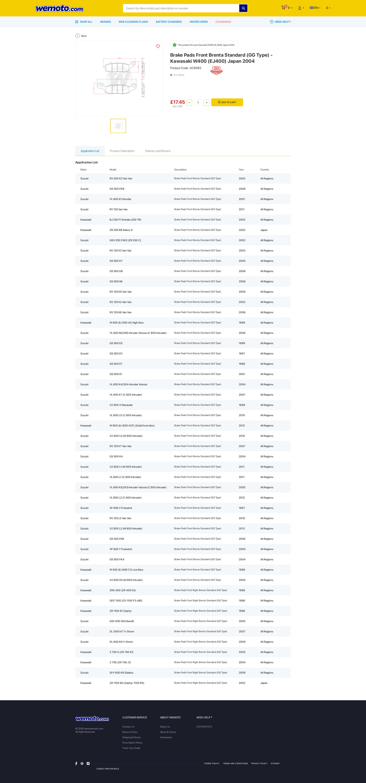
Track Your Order (131, 748)
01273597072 (204, 726)
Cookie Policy (212, 763)
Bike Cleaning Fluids (133, 21)
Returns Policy (130, 732)
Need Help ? (282, 21)
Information (166, 737)
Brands (105, 21)
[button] (290, 8)
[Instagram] (88, 763)
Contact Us (128, 726)
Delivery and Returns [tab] (157, 151)
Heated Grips (199, 21)
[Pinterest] (82, 763)
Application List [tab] (90, 151)
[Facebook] (76, 763)
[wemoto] (92, 718)
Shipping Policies (131, 737)
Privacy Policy (259, 763)
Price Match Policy (132, 742)
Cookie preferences (107, 769)
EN (316, 8)
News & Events (168, 732)
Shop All (85, 21)
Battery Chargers (169, 21)
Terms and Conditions (235, 763)
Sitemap (275, 763)
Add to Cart (228, 102)
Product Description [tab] (122, 151)
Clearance (223, 21)
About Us (165, 726)
